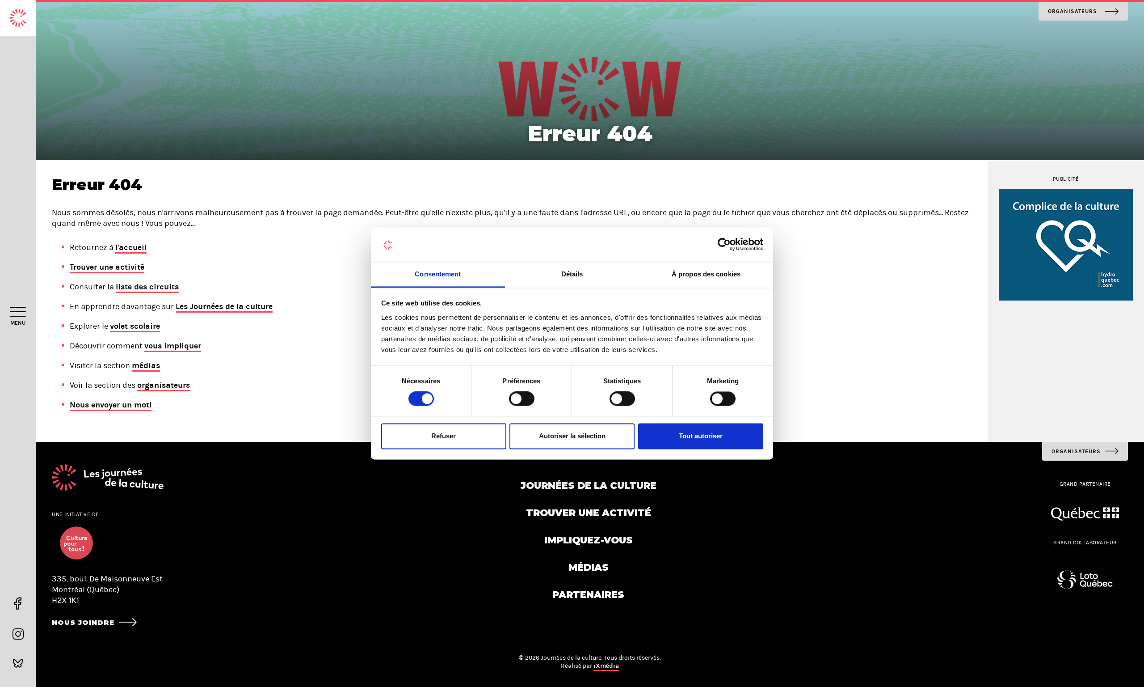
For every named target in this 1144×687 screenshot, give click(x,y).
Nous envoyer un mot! (110, 405)
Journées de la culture (588, 485)
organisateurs (163, 385)
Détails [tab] (572, 274)
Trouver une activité (107, 267)
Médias (588, 567)
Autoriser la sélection (572, 436)
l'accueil (131, 247)
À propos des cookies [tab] (706, 274)
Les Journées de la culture (224, 306)
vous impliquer (172, 346)
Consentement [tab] (438, 274)
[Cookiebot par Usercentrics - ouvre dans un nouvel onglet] (724, 244)
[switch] (521, 399)
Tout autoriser (701, 436)
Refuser (443, 436)
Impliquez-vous (588, 540)
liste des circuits (147, 287)
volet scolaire (135, 326)
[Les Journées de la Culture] (18, 18)
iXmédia (606, 666)
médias (146, 365)
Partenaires (588, 594)
